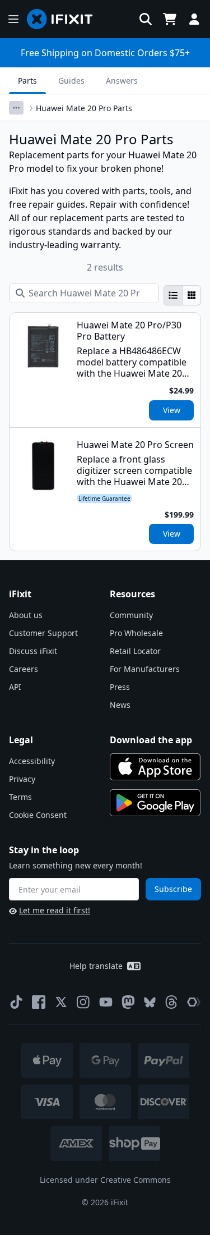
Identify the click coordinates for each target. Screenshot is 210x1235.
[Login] (194, 19)
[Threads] (171, 1002)
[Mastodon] (128, 1002)
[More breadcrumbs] (16, 108)
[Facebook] (38, 1002)
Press (120, 686)
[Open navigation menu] (13, 19)
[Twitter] (61, 1002)
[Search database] (145, 19)
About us (26, 615)
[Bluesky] (150, 1002)
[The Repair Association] (193, 1002)
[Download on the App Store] (155, 766)
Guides (71, 80)
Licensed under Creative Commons (105, 1179)
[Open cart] (169, 19)
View (171, 410)
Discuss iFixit (33, 651)
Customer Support (43, 633)
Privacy (22, 779)
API (15, 686)
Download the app (151, 740)
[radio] (173, 295)
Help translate (96, 965)
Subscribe (173, 889)
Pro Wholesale (136, 633)
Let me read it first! (54, 910)
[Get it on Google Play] (155, 802)
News (120, 704)
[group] (182, 295)
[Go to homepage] (64, 19)
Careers (23, 669)
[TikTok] (16, 1002)
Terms (20, 797)
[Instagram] (83, 1002)
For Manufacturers (145, 669)
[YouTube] (106, 1002)
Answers (122, 80)
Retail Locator (135, 651)
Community (131, 615)
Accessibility (32, 761)
